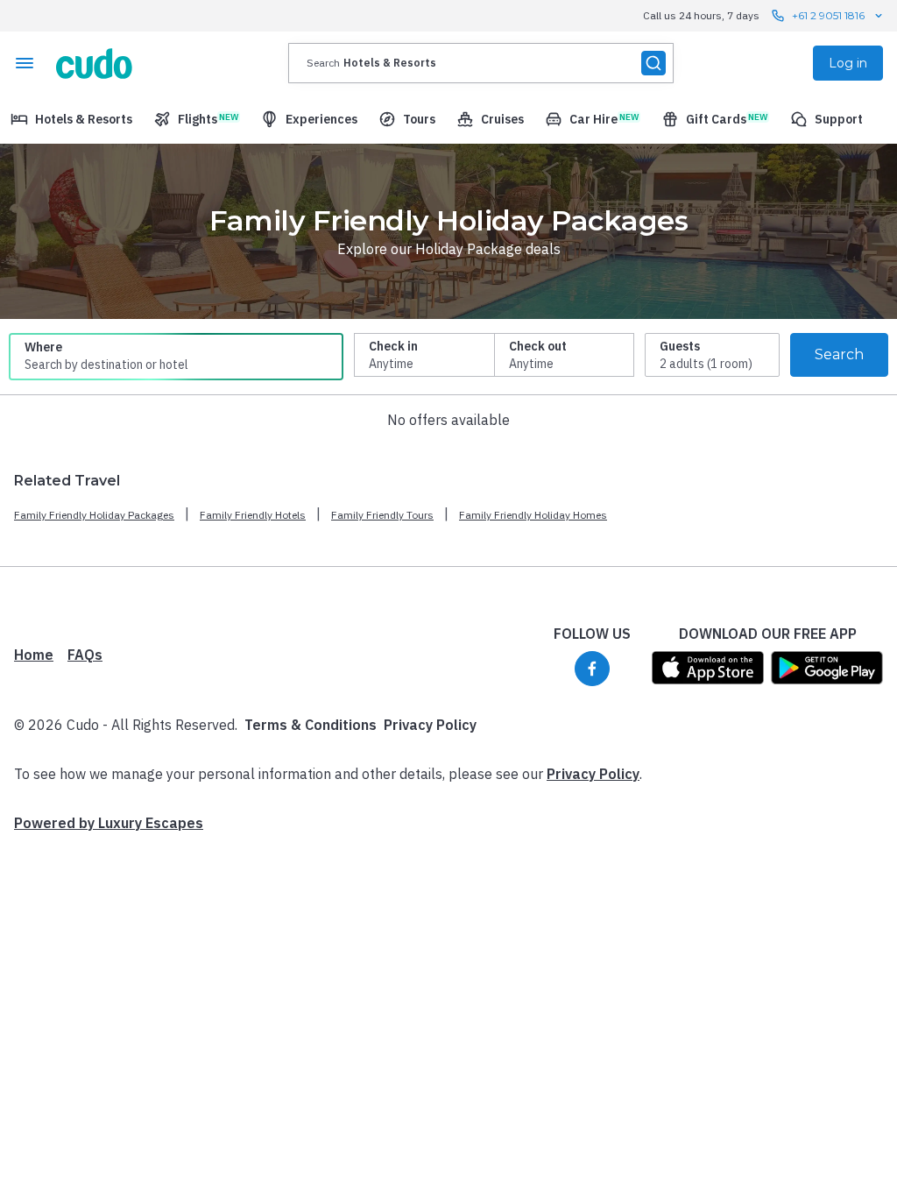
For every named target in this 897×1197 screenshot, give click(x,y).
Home (33, 654)
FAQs (84, 654)
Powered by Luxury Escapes (108, 823)
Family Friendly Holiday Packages (94, 514)
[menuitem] (71, 119)
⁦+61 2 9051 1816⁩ (828, 15)
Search (839, 354)
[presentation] (481, 63)
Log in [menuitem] (848, 63)
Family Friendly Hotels (253, 514)
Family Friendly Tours (382, 514)
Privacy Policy (430, 724)
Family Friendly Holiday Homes (533, 514)
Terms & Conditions (310, 724)
